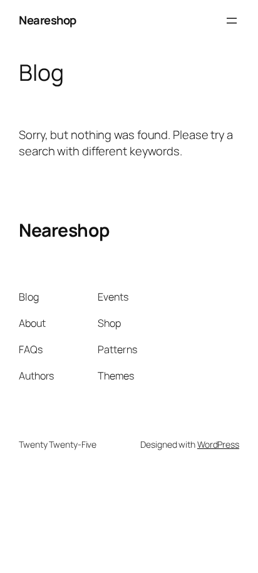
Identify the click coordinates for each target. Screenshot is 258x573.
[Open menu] (231, 20)
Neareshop (47, 20)
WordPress (218, 444)
